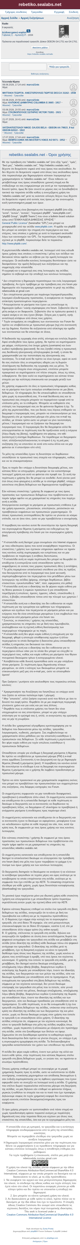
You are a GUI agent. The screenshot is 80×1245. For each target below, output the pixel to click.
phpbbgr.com (52, 1238)
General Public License (14, 223)
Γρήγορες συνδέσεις (16, 12)
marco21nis (33, 84)
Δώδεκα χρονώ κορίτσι (14, 32)
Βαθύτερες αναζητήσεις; (40, 74)
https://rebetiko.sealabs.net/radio (40, 54)
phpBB (34, 1231)
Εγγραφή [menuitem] (59, 12)
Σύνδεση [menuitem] (73, 12)
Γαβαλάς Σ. (7, 35)
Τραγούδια (37, 12)
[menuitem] (37, 1241)
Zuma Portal (48, 1229)
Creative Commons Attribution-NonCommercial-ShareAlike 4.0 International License (40, 1216)
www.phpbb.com (43, 226)
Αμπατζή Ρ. (20, 35)
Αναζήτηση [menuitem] (73, 18)
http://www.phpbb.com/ (14, 243)
